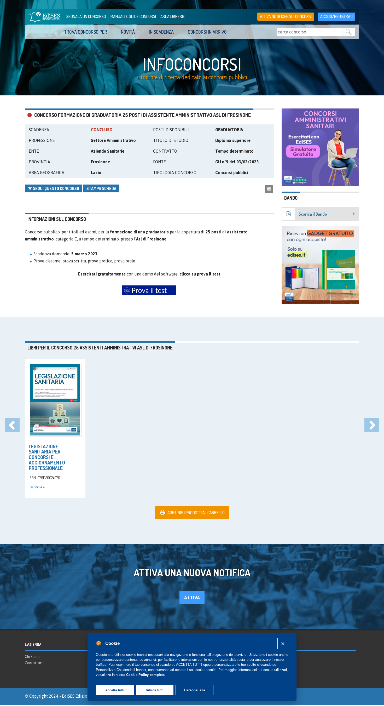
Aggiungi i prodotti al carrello (196, 512)
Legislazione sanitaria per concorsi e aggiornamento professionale (47, 457)
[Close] (282, 643)
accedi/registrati (336, 16)
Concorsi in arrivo (207, 32)
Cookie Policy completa (145, 675)
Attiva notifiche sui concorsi (286, 16)
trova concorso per (85, 32)
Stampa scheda (101, 188)
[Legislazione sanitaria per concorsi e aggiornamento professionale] (55, 399)
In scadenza (161, 32)
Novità (128, 32)
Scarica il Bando (313, 214)
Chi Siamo (32, 657)
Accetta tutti (114, 690)
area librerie (172, 16)
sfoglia (36, 487)
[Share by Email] (269, 189)
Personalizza (194, 690)
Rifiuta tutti (155, 690)
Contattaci (34, 663)
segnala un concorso (86, 16)
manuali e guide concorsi (133, 16)
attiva (192, 597)
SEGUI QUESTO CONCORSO (55, 188)
